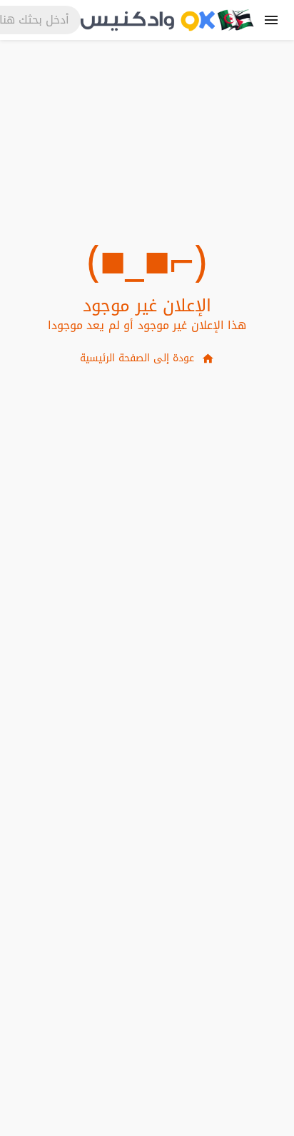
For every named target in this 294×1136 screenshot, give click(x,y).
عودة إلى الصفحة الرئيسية (137, 358)
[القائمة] (271, 20)
